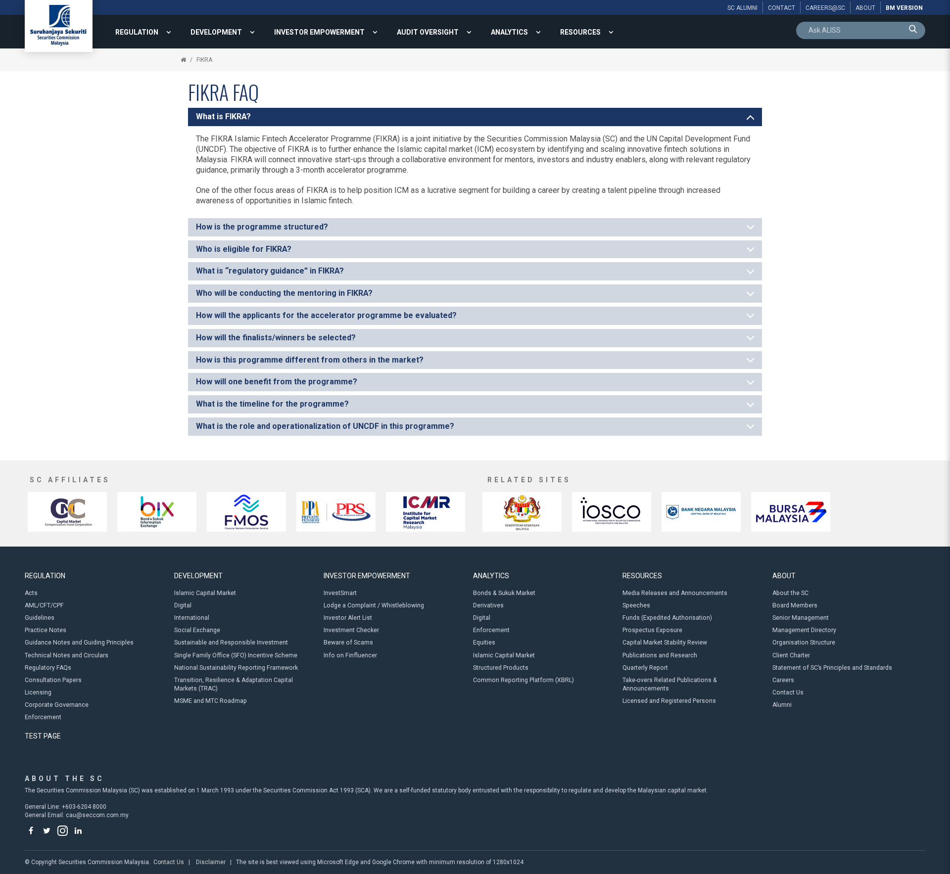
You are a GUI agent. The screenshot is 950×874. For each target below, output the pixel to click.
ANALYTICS (509, 32)
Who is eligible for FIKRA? (243, 249)
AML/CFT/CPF (44, 605)
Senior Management (800, 617)
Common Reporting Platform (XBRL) (523, 680)
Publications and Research (659, 655)
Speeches (636, 605)
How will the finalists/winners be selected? (276, 337)
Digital (182, 605)
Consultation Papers (53, 680)
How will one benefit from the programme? (276, 381)
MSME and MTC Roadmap (210, 700)
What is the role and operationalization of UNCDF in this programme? (325, 426)
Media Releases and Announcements (674, 593)
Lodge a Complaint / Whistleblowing (374, 605)
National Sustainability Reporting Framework (236, 667)
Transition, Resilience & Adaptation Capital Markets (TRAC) (233, 684)
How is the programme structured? (262, 226)
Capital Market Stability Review (664, 642)
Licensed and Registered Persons (669, 700)
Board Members (794, 605)
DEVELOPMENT (216, 32)
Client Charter (791, 655)
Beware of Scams (348, 642)
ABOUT (784, 576)
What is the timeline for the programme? (272, 404)
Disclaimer (211, 862)
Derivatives (488, 605)
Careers (783, 680)
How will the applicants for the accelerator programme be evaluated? (326, 315)
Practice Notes (45, 630)
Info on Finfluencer (350, 655)
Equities (484, 642)
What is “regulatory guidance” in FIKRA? (270, 271)
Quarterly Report (645, 667)
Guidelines (39, 617)
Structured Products (500, 667)
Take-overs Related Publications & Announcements (669, 684)
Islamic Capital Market (205, 593)
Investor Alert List (348, 617)
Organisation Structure (803, 642)
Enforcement (43, 717)
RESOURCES (580, 32)
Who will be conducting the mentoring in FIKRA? (284, 293)
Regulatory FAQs (48, 667)
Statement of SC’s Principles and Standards (832, 667)
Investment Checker (351, 630)
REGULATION (136, 32)
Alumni (782, 704)
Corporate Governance (57, 704)
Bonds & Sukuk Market (504, 593)
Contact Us (788, 692)
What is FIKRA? (223, 116)
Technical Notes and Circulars (66, 655)
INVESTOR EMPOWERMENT (319, 32)
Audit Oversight (428, 32)
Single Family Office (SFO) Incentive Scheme (235, 655)
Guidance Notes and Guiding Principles (79, 642)
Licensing (38, 692)
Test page (43, 736)
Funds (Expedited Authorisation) (667, 617)
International (191, 617)
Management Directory (804, 630)
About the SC (790, 593)
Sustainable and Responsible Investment (231, 642)
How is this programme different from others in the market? (310, 360)
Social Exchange (197, 630)
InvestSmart (340, 593)
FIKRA (204, 59)
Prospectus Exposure (652, 630)
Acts (31, 593)
